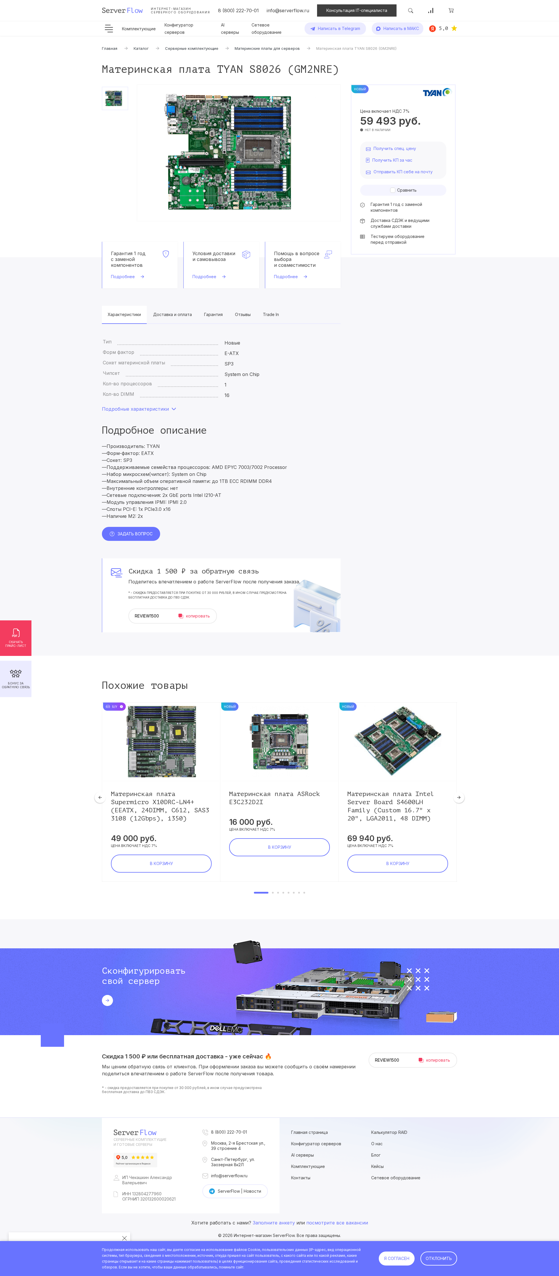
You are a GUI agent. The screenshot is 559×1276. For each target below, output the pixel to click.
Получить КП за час (392, 160)
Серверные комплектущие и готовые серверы (140, 1142)
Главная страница (309, 1132)
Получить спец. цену (395, 148)
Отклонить (439, 1258)
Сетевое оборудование (395, 1177)
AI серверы (302, 1155)
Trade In (271, 314)
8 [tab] (304, 893)
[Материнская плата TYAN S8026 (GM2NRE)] (238, 153)
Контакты (300, 1177)
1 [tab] (261, 893)
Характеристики (124, 314)
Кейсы (377, 1166)
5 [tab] (288, 893)
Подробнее (123, 276)
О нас (377, 1143)
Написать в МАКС (401, 28)
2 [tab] (273, 893)
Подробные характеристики (135, 409)
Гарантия (213, 314)
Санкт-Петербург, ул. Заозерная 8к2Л (233, 1162)
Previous (100, 797)
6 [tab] (294, 893)
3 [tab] (278, 893)
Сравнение (431, 10)
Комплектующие (139, 28)
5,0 (443, 28)
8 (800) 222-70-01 (238, 10)
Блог (376, 1155)
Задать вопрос (135, 533)
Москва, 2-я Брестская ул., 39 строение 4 (238, 1146)
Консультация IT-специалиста (356, 10)
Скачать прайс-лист (15, 643)
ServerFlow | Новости (239, 1191)
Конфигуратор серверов (316, 1143)
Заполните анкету (274, 1223)
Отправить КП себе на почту (403, 171)
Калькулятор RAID (389, 1132)
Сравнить (407, 190)
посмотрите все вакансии (337, 1223)
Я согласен (396, 1258)
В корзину (161, 863)
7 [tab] (299, 893)
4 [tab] (283, 893)
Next (458, 797)
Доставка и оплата (172, 314)
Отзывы (243, 314)
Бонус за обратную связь (16, 685)
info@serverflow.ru (288, 10)
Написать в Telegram (339, 28)
